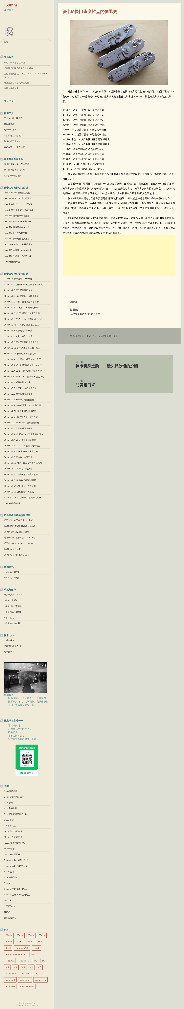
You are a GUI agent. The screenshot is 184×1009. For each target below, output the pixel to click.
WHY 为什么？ (11, 900)
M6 (15, 967)
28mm (20, 935)
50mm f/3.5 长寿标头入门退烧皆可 (20, 388)
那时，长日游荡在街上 (14, 62)
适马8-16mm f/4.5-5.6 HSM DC (19, 543)
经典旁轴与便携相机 (13, 646)
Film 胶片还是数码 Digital (16, 814)
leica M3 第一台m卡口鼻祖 (16, 215)
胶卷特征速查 (10, 130)
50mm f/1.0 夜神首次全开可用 (18, 457)
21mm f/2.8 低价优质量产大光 (18, 290)
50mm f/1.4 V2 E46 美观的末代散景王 (22, 446)
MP (39, 967)
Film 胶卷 (8, 802)
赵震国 (92, 336)
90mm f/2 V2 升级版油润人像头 (19, 492)
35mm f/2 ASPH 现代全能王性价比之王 (22, 359)
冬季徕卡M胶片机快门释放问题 (18, 68)
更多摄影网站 (10, 918)
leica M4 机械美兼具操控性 (17, 227)
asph (19, 941)
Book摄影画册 (10, 791)
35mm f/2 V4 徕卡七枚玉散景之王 (20, 353)
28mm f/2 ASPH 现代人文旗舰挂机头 (21, 325)
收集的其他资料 (12, 623)
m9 (31, 967)
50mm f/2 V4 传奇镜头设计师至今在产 (22, 417)
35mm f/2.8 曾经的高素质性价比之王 (21, 342)
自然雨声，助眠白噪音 (14, 147)
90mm (9, 941)
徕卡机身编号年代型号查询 (16, 164)
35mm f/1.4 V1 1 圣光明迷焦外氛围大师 (23, 371)
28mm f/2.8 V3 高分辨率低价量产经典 (22, 313)
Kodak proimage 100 (16, 954)
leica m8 (10, 961)
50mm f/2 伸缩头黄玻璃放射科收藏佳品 (22, 405)
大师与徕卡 (9, 640)
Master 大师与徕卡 (13, 837)
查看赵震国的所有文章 (89, 314)
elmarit (40, 941)
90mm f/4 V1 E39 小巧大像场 (18, 469)
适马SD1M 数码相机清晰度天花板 (20, 526)
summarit (10, 980)
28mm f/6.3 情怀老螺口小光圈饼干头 (21, 296)
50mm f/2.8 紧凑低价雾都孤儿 (18, 394)
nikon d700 (11, 973)
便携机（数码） (12, 577)
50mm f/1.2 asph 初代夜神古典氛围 (21, 451)
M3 (43, 961)
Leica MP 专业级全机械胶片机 (18, 244)
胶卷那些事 (9, 652)
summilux (10, 986)
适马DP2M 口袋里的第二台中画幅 (20, 537)
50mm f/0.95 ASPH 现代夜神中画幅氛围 (23, 463)
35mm (31, 935)
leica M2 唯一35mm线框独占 (17, 221)
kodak (36, 948)
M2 (35, 961)
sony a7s (38, 973)
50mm (42, 935)
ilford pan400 (22, 948)
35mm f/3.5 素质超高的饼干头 (18, 330)
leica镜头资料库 (12, 503)
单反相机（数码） (13, 606)
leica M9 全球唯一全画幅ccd (17, 256)
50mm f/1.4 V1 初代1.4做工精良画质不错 (23, 434)
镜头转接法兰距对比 (13, 594)
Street (7, 883)
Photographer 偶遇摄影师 (16, 860)
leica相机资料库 (12, 262)
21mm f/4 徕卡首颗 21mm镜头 (18, 279)
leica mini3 (24, 961)
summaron (25, 980)
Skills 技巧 (9, 872)
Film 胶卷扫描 (10, 808)
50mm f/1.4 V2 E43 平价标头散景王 (21, 440)
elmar (29, 941)
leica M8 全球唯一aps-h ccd (17, 250)
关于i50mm (9, 906)
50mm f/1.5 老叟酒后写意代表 (18, 428)
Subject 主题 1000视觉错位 (17, 895)
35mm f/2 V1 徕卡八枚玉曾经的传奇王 (22, 348)
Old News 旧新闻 (12, 854)
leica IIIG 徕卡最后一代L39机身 (19, 210)
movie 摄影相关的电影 (14, 843)
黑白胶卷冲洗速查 (12, 135)
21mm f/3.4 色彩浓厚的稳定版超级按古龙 (23, 284)
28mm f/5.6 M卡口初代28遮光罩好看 (21, 302)
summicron (40, 980)
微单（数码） (11, 600)
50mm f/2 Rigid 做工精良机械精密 (20, 411)
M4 (7, 967)
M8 (23, 967)
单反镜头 (9, 617)
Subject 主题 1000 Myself (16, 889)
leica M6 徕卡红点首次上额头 (18, 239)
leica (33, 954)
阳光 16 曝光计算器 (13, 118)
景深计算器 (9, 124)
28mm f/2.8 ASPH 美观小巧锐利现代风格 (23, 319)
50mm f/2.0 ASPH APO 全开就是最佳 (21, 423)
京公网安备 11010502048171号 (27, 1005)
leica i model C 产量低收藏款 (18, 198)
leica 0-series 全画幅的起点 (17, 192)
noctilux (25, 973)
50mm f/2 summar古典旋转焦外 (19, 399)
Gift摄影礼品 (10, 825)
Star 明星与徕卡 (11, 877)
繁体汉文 (9, 101)
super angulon (27, 986)
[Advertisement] (119, 255)
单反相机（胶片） (13, 612)
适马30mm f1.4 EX (13, 549)
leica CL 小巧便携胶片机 (15, 233)
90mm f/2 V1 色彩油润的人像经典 (20, 486)
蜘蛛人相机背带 (11, 88)
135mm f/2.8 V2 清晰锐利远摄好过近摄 (22, 497)
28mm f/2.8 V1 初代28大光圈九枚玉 (21, 307)
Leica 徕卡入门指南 (13, 831)
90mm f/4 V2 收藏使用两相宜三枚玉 (21, 474)
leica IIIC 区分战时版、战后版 (18, 204)
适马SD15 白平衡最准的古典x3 (18, 520)
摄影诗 (7, 912)
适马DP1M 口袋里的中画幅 (16, 532)
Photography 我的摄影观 (16, 866)
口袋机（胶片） (12, 572)
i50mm (10, 5)
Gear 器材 (9, 820)
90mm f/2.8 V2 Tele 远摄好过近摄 (20, 480)
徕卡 (118, 336)
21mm (9, 935)
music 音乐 (9, 848)
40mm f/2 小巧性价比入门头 (17, 382)
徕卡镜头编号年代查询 (14, 170)
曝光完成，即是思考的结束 (16, 83)
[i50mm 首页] (9, 31)
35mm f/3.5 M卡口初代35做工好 (19, 336)
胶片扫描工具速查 (12, 141)
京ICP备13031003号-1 (27, 1003)
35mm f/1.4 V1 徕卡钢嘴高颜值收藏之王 (23, 365)
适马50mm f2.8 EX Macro (16, 555)
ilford (8, 948)
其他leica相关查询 (14, 175)
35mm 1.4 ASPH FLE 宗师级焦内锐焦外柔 (24, 376)
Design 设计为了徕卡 (14, 797)
